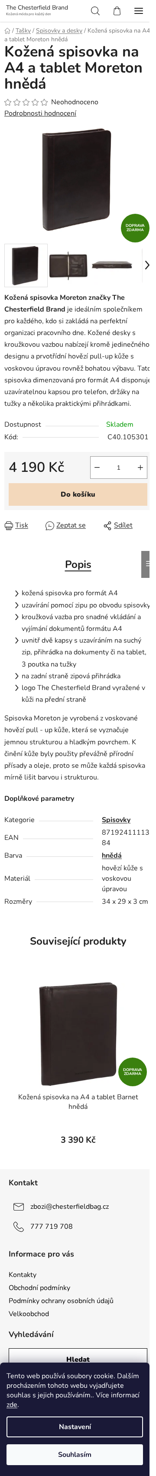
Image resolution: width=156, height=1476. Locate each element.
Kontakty (22, 1275)
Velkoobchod (29, 1314)
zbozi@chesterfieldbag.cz (69, 1206)
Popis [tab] (78, 564)
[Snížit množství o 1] (97, 467)
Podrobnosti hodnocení (40, 113)
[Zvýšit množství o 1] (140, 467)
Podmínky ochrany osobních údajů (61, 1301)
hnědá (112, 855)
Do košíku (78, 494)
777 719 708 (51, 1226)
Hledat (78, 1359)
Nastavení (75, 1427)
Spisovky (116, 820)
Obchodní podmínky (39, 1288)
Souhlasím (74, 1454)
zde (11, 1405)
